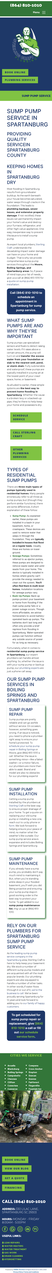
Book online (15, 72)
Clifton (11, 1082)
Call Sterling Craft (24, 434)
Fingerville (34, 1085)
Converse (12, 1089)
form (11, 825)
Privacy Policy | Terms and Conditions (26, 1272)
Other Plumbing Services (21, 453)
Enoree (32, 1079)
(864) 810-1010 (26, 5)
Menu (37, 12)
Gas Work (10, 1252)
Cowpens (33, 1065)
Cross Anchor (35, 1069)
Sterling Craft (16, 805)
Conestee (13, 1085)
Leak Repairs (12, 1242)
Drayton (33, 1072)
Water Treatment (15, 1249)
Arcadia (11, 1065)
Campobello (14, 1075)
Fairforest (34, 1082)
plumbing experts (29, 668)
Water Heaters (13, 1246)
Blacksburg (13, 1069)
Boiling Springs (15, 1072)
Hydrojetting (12, 1259)
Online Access (19, 1269)
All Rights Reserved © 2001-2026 (36, 1269)
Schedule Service (20, 417)
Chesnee (12, 1079)
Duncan (32, 1075)
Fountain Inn (35, 1089)
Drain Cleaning (13, 1256)
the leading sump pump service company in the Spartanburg (22, 956)
